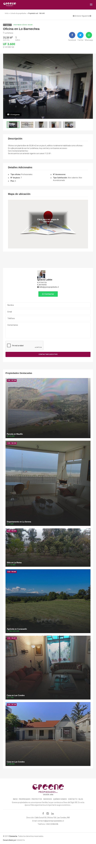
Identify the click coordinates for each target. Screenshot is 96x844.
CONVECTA (20, 840)
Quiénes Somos (60, 799)
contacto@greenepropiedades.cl (50, 821)
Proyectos (37, 799)
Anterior (77, 16)
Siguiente (86, 16)
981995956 (42, 285)
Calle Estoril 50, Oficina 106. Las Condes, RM (52, 818)
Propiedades (24, 799)
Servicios (47, 799)
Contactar (49, 294)
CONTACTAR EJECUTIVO (48, 354)
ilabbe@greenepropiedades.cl (49, 287)
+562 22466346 (52, 824)
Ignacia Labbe (44, 279)
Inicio (15, 799)
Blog (81, 799)
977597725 (42, 282)
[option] (48, 86)
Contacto (72, 799)
